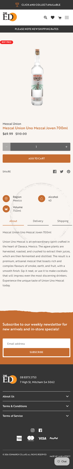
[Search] (45, 17)
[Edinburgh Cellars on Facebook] (40, 430)
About (13, 221)
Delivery (38, 221)
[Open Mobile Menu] (66, 17)
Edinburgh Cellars (18, 454)
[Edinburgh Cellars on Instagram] (32, 430)
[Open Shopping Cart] (59, 17)
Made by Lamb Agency (60, 456)
